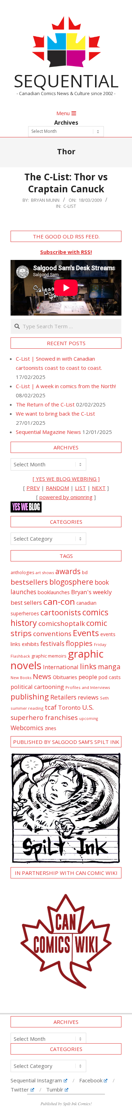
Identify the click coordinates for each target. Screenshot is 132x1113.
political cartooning (37, 687)
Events (86, 633)
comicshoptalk (61, 623)
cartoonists (60, 612)
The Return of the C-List (45, 404)
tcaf (51, 707)
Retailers (63, 697)
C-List (69, 206)
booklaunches (54, 592)
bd (85, 572)
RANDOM (57, 487)
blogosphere (71, 582)
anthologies (22, 573)
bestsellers (29, 582)
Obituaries (65, 676)
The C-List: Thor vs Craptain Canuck (66, 182)
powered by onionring (66, 496)
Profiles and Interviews (87, 687)
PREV (33, 487)
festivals (52, 643)
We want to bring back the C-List (55, 413)
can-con (59, 601)
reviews (88, 697)
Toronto (69, 707)
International (60, 667)
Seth (104, 698)
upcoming (88, 718)
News (42, 676)
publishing (30, 696)
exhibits (30, 644)
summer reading (27, 708)
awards (68, 571)
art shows (45, 572)
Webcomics (27, 727)
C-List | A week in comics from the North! (66, 386)
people (87, 677)
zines (50, 728)
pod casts (110, 677)
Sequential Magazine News (48, 431)
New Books (21, 677)
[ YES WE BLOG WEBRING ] (66, 478)
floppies (79, 643)
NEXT (99, 487)
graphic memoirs (49, 656)
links (88, 666)
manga (109, 666)
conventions (52, 633)
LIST (80, 487)
